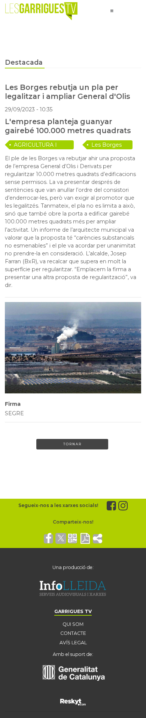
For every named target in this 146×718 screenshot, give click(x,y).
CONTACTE (73, 633)
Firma (13, 404)
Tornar (72, 444)
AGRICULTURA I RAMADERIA (35, 145)
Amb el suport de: (73, 654)
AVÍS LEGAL (73, 642)
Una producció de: (73, 567)
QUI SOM (73, 624)
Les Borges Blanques (106, 145)
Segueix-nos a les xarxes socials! (58, 505)
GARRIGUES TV (73, 611)
